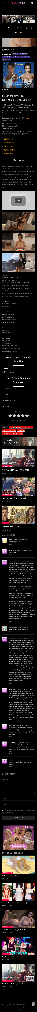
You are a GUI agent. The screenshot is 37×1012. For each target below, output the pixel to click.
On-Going (6, 523)
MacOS (16, 57)
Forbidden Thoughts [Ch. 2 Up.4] (13, 930)
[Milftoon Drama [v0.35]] (18, 865)
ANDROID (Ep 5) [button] (10, 401)
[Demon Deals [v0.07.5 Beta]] (18, 486)
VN (29, 57)
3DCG (12, 427)
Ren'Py (23, 57)
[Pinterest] (22, 28)
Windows (6, 59)
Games (15, 54)
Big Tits (13, 430)
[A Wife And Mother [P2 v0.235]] (18, 458)
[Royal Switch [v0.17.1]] (18, 515)
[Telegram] (16, 33)
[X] (17, 28)
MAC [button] (6, 395)
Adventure (19, 427)
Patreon (27, 118)
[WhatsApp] (26, 28)
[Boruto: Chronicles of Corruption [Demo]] (18, 892)
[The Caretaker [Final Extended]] (18, 946)
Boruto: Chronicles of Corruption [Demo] (16, 903)
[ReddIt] (31, 28)
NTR (20, 433)
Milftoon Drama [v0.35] (10, 876)
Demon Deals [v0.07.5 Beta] (14, 498)
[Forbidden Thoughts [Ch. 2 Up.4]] (18, 919)
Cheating (21, 430)
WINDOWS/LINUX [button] (10, 389)
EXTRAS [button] (7, 406)
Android (23, 54)
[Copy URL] (21, 33)
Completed (7, 57)
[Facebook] (12, 28)
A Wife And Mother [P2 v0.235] (15, 470)
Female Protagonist (10, 433)
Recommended (7, 466)
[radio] (10, 416)
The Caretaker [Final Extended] (13, 957)
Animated (28, 427)
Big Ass (5, 430)
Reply (10, 544)
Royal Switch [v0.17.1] (11, 526)
